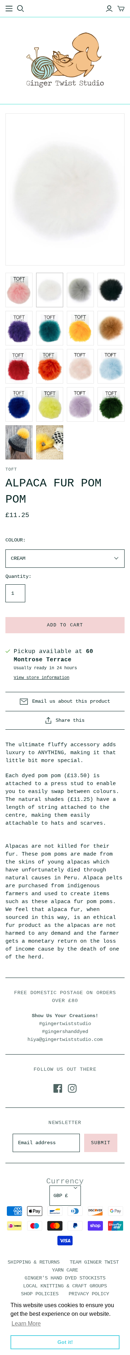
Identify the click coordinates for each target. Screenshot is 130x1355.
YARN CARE (65, 1270)
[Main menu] (9, 8)
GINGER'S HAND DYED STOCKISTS (65, 1278)
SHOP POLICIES (39, 1294)
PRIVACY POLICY (89, 1294)
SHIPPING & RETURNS (34, 1262)
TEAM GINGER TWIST (94, 1262)
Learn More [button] (26, 1323)
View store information (41, 677)
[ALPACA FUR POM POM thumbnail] (18, 290)
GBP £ (60, 1195)
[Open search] (20, 8)
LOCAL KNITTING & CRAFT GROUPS (65, 1286)
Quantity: (18, 576)
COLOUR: (15, 540)
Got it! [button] (65, 1342)
